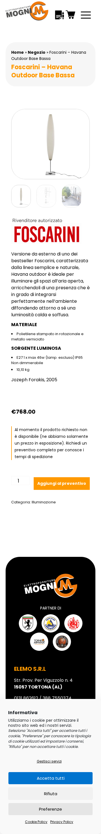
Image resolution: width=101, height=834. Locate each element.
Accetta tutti (51, 778)
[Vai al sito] (28, 623)
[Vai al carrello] (71, 14)
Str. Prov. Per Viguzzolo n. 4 (43, 683)
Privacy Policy (61, 821)
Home (17, 52)
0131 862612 (26, 698)
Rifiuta (50, 794)
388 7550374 (57, 698)
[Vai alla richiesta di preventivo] (59, 14)
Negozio (36, 52)
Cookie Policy (36, 821)
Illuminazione (44, 502)
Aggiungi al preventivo (61, 483)
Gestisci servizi (49, 761)
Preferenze (50, 809)
